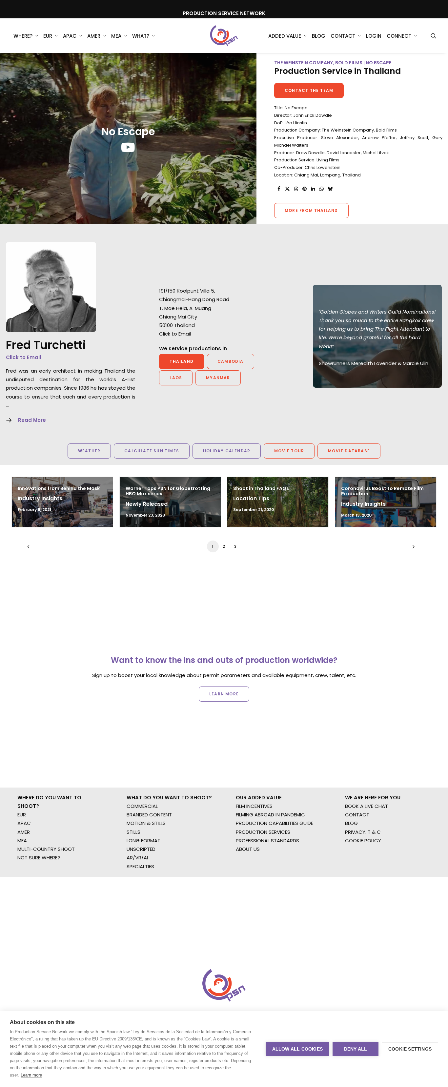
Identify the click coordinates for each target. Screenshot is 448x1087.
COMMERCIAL (142, 806)
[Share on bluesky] (330, 189)
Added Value (284, 35)
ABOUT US (248, 849)
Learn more (31, 1075)
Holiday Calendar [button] (226, 451)
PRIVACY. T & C (363, 832)
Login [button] (373, 35)
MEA (116, 35)
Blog (318, 35)
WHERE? (22, 35)
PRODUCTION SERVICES (263, 832)
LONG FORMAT (143, 840)
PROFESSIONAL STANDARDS (267, 840)
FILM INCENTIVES (254, 806)
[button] (434, 35)
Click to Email (23, 357)
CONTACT (357, 814)
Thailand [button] (181, 361)
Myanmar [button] (218, 377)
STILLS (133, 832)
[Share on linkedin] (313, 189)
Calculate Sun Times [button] (151, 451)
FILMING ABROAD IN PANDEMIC (270, 814)
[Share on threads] (296, 189)
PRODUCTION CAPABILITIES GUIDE (274, 823)
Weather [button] (89, 451)
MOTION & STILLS (146, 823)
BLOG (351, 823)
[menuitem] (25, 35)
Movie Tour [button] (289, 451)
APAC (69, 35)
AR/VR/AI (137, 857)
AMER (93, 35)
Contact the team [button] (309, 90)
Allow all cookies (297, 1049)
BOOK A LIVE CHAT (366, 806)
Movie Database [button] (349, 451)
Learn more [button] (224, 694)
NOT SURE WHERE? (38, 857)
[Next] (412, 549)
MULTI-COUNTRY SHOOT (46, 849)
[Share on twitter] (287, 189)
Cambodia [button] (230, 361)
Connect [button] (399, 35)
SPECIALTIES (140, 866)
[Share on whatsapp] (321, 189)
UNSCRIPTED (141, 849)
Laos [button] (176, 377)
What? (140, 35)
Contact (343, 35)
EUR (47, 35)
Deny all (355, 1049)
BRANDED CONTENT (149, 814)
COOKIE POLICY (363, 840)
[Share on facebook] (279, 189)
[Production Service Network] (224, 35)
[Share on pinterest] (304, 189)
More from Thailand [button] (311, 210)
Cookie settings (410, 1049)
